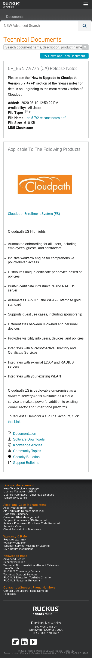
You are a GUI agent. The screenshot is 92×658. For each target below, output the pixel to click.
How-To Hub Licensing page (21, 488)
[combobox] (39, 25)
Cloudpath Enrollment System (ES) (34, 213)
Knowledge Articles (27, 445)
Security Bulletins (26, 457)
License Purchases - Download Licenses (28, 494)
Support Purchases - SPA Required (25, 520)
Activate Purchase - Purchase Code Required (31, 523)
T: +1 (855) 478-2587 (46, 632)
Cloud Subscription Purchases (22, 529)
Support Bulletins (26, 463)
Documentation (24, 433)
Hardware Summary (15, 514)
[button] (84, 25)
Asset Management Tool (18, 507)
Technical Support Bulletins (20, 574)
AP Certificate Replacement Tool (23, 511)
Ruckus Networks (46, 623)
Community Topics (27, 451)
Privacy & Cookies (30, 653)
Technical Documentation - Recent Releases (31, 565)
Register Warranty (14, 539)
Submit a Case (12, 526)
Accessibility (49, 653)
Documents (14, 16)
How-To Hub (11, 568)
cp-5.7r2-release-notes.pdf (46, 117)
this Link (14, 422)
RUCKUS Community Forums (21, 571)
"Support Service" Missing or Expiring (26, 545)
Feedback (9, 593)
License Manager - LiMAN (19, 491)
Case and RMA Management (21, 517)
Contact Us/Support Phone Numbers (26, 590)
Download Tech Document (66, 56)
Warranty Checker (14, 542)
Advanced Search (14, 559)
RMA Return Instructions (18, 549)
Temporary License (15, 497)
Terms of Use (11, 653)
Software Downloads (29, 439)
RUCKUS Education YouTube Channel (27, 577)
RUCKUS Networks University (21, 580)
